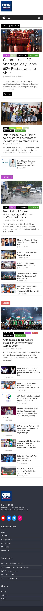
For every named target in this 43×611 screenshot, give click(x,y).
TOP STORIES (34, 55)
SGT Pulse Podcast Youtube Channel (15, 567)
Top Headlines (22, 55)
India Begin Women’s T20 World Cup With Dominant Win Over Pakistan (27, 458)
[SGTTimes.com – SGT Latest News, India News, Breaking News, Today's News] (3, 17)
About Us (4, 536)
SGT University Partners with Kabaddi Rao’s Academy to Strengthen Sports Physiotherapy (28, 429)
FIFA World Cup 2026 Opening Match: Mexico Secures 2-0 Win (26, 471)
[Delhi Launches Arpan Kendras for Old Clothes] (8, 262)
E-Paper (4, 599)
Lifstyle (6, 55)
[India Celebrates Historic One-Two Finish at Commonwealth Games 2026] (8, 285)
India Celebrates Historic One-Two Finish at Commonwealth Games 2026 (28, 288)
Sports (35, 333)
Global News (8, 333)
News (13, 55)
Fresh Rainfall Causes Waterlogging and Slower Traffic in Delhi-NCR (17, 214)
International (19, 333)
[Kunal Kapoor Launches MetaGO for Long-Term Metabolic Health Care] (8, 160)
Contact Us (5, 550)
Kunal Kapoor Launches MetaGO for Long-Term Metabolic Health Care (26, 163)
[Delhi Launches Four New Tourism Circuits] (8, 252)
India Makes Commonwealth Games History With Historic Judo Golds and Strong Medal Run (28, 371)
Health (12, 128)
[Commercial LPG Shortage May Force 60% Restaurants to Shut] (21, 31)
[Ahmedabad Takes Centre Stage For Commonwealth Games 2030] (8, 273)
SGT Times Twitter (8, 575)
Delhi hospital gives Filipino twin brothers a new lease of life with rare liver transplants (20, 138)
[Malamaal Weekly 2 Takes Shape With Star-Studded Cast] (8, 239)
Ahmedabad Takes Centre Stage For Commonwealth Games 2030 (27, 276)
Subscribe (5, 595)
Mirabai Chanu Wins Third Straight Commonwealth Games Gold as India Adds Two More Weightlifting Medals (20, 413)
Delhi (5, 128)
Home (3, 532)
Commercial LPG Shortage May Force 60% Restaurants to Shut (20, 66)
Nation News (6, 543)
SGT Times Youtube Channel (12, 564)
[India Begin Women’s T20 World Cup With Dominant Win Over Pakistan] (8, 455)
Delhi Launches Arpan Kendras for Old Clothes (26, 264)
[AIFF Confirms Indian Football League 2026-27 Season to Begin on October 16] (8, 395)
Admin (20, 77)
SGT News (5, 547)
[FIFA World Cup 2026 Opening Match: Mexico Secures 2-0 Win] (8, 468)
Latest (19, 128)
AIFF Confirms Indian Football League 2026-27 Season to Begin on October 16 (28, 398)
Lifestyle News (6, 539)
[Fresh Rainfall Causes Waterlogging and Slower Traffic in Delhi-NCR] (21, 182)
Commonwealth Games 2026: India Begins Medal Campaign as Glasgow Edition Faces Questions (28, 444)
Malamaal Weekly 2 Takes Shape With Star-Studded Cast (27, 242)
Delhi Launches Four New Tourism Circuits (27, 254)
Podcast (4, 591)
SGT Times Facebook (9, 578)
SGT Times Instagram (9, 571)
